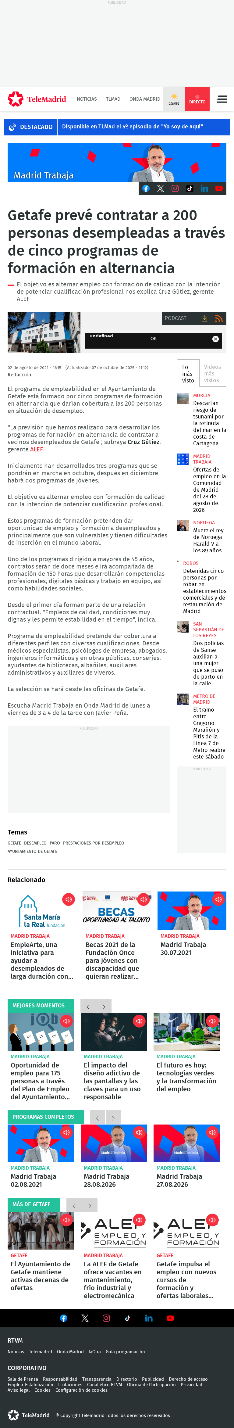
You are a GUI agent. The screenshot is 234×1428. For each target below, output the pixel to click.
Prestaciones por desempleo (93, 843)
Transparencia (97, 1379)
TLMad (113, 99)
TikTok (190, 188)
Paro (55, 843)
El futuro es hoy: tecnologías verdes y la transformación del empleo (187, 1032)
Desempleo (35, 843)
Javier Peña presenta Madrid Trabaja (117, 162)
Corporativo (27, 1368)
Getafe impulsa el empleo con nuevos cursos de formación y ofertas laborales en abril (187, 1231)
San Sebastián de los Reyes (208, 630)
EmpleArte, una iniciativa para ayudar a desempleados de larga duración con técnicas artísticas (42, 911)
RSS (219, 318)
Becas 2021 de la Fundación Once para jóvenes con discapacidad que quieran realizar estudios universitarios (117, 911)
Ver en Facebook (64, 1319)
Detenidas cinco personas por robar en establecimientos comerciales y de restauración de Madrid (178, 561)
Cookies (42, 1390)
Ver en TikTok (128, 1319)
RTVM (15, 1341)
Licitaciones (70, 1385)
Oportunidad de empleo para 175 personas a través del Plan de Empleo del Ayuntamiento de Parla (41, 1032)
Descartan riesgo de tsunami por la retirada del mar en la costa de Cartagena (182, 398)
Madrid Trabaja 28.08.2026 (114, 1143)
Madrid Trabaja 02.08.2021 (41, 1143)
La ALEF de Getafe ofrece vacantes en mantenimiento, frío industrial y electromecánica (114, 1231)
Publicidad (153, 1379)
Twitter (160, 188)
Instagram (175, 188)
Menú (222, 99)
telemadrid (29, 1415)
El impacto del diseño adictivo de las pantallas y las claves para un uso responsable (114, 1032)
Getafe (14, 843)
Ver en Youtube (170, 1318)
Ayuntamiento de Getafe (44, 332)
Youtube (219, 188)
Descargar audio (204, 318)
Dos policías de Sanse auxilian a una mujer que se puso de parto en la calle (182, 626)
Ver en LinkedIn (149, 1318)
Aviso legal (19, 1390)
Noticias (87, 99)
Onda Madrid (144, 99)
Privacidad (191, 1385)
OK (154, 338)
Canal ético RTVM (104, 1385)
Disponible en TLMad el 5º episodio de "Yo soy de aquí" (132, 127)
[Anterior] (88, 1006)
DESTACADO (36, 127)
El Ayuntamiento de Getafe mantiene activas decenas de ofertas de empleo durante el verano (41, 1231)
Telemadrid (40, 1352)
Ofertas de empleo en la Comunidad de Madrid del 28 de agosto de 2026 (182, 459)
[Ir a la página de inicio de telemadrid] (37, 99)
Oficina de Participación (151, 1385)
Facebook (146, 188)
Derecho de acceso (188, 1379)
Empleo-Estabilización (30, 1385)
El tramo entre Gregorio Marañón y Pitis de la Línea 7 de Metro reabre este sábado (182, 699)
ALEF (36, 450)
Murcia (201, 395)
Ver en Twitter (85, 1319)
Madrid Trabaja (30, 936)
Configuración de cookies (81, 1390)
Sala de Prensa (23, 1379)
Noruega (204, 522)
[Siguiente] (104, 1006)
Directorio (126, 1379)
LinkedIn (204, 188)
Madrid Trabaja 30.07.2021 (192, 911)
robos (191, 563)
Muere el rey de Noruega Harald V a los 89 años (182, 525)
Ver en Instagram (106, 1318)
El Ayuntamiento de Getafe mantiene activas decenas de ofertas (40, 1276)
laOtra (95, 1352)
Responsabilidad (60, 1379)
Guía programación (125, 1352)
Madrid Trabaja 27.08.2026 (187, 1143)
